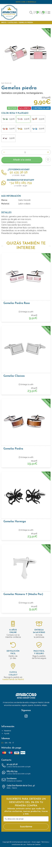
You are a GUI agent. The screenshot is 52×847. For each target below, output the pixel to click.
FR (10, 743)
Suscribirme (26, 826)
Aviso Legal (36, 842)
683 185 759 (19, 772)
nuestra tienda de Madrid (13, 679)
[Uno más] (48, 152)
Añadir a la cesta (22, 159)
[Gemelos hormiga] (26, 495)
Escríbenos (14, 779)
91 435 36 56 (19, 765)
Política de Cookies (33, 844)
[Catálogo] (49, 12)
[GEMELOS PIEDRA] (26, 52)
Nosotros (7, 731)
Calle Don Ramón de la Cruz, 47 (21, 786)
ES (2, 743)
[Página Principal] (9, 12)
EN (6, 743)
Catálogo (12, 22)
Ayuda (6, 733)
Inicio (3, 22)
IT (13, 743)
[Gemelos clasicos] (26, 349)
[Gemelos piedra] (26, 422)
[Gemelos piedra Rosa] (26, 276)
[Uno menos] (4, 152)
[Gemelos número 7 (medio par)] (26, 567)
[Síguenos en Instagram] (26, 716)
